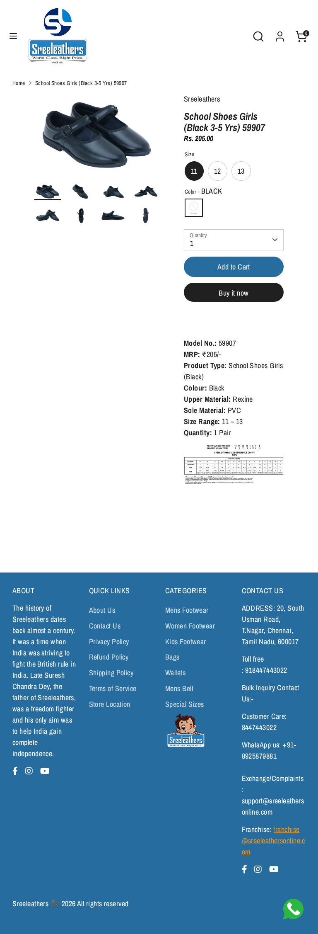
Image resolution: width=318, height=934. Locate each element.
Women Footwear (190, 626)
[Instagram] (30, 770)
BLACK (194, 208)
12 (217, 171)
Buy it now (234, 293)
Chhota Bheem (185, 730)
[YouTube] (45, 770)
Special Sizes (184, 704)
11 (194, 171)
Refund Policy (109, 657)
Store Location (109, 704)
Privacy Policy (109, 641)
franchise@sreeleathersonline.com (273, 840)
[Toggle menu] (13, 36)
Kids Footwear (185, 641)
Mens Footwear (187, 610)
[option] (96, 138)
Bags (172, 657)
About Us (102, 610)
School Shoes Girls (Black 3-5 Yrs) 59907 (81, 83)
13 (241, 171)
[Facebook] (16, 770)
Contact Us (105, 626)
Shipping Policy (111, 672)
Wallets (175, 672)
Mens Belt (179, 688)
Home (18, 83)
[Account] (280, 34)
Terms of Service (113, 688)
